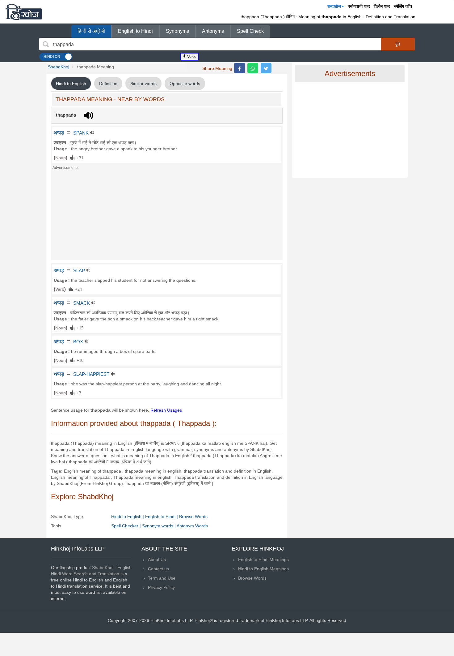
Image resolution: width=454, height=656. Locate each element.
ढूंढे (397, 43)
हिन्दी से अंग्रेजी (91, 31)
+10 (78, 360)
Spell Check (250, 31)
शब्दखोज (334, 6)
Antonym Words (192, 525)
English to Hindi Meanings (263, 559)
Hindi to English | (128, 516)
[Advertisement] (167, 217)
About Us (157, 559)
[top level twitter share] (266, 68)
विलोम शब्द (382, 6)
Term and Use (161, 578)
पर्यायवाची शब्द (359, 6)
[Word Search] (46, 44)
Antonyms (213, 31)
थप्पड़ (59, 133)
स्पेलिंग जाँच (403, 6)
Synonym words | (159, 525)
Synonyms (177, 31)
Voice (191, 56)
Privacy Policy (161, 587)
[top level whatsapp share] (252, 68)
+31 (78, 157)
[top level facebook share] (239, 68)
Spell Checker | (126, 525)
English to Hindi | (162, 516)
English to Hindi (135, 31)
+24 (77, 289)
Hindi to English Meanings (263, 568)
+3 (77, 392)
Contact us (158, 568)
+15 (78, 327)
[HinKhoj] (24, 12)
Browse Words (193, 516)
